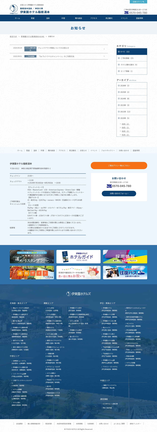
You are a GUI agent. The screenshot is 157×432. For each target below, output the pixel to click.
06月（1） (126, 131)
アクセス (93, 18)
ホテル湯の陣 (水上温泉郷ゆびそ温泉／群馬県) (78, 323)
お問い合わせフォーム (118, 193)
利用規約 (91, 423)
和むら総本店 (107, 408)
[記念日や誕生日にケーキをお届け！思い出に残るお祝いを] (78, 272)
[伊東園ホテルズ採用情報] (125, 256)
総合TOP (13, 36)
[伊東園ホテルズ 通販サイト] (32, 272)
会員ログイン (137, 1)
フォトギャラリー (108, 150)
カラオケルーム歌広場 (110, 404)
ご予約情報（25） (127, 58)
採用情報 (79, 423)
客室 (32, 18)
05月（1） (126, 135)
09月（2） (126, 124)
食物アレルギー (135, 423)
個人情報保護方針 (34, 423)
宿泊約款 (48, 423)
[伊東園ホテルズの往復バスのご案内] (125, 272)
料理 (63, 18)
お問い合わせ (124, 150)
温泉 (48, 18)
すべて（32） (125, 51)
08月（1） (126, 127)
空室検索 (139, 18)
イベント (124, 18)
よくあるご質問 (119, 423)
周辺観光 (109, 18)
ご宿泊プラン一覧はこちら (118, 165)
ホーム (17, 18)
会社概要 (19, 423)
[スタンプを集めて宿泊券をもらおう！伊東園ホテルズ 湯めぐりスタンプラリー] (32, 256)
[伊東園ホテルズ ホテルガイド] (78, 256)
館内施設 (78, 18)
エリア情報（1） (127, 71)
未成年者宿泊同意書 (64, 423)
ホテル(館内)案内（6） (129, 64)
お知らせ (83, 150)
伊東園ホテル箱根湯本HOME (32, 36)
